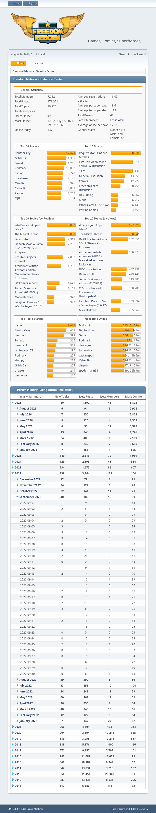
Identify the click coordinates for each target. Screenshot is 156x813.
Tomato (19, 340)
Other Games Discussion (94, 205)
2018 (18, 744)
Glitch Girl (21, 158)
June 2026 (26, 420)
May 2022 (26, 697)
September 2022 (30, 497)
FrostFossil (117, 120)
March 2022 (27, 709)
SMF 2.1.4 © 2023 (17, 809)
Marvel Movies (24, 297)
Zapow (19, 193)
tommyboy (86, 350)
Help (114, 808)
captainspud (86, 355)
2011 (18, 786)
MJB (17, 198)
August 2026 (28, 408)
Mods (82, 200)
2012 (18, 780)
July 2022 (26, 685)
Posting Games (88, 210)
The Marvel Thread (26, 234)
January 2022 (28, 721)
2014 (18, 768)
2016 (18, 756)
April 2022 (26, 703)
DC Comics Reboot (26, 283)
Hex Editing (86, 195)
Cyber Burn (22, 188)
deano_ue (21, 375)
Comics (83, 181)
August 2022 (28, 679)
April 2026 (26, 432)
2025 (18, 456)
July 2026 (26, 414)
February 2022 (29, 715)
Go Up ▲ (143, 808)
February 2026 (29, 444)
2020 (18, 733)
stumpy (19, 360)
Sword (19, 163)
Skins (82, 171)
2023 (18, 467)
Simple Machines (35, 809)
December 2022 (30, 479)
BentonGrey (22, 153)
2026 (18, 402)
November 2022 (30, 485)
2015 (18, 762)
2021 (18, 727)
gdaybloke (21, 178)
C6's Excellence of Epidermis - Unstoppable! (90, 292)
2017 (18, 750)
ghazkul (19, 370)
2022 (18, 473)
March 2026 (27, 438)
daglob (19, 173)
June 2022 (26, 691)
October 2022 (29, 491)
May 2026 (26, 426)
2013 (18, 774)
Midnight (84, 325)
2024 (18, 461)
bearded (20, 335)
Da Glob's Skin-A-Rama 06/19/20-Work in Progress (29, 248)
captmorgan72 (24, 350)
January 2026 (28, 450)
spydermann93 (88, 370)
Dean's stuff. (22, 239)
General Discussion (91, 176)
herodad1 (21, 345)
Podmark (20, 168)
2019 (18, 738)
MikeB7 (19, 183)
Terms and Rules (127, 808)
